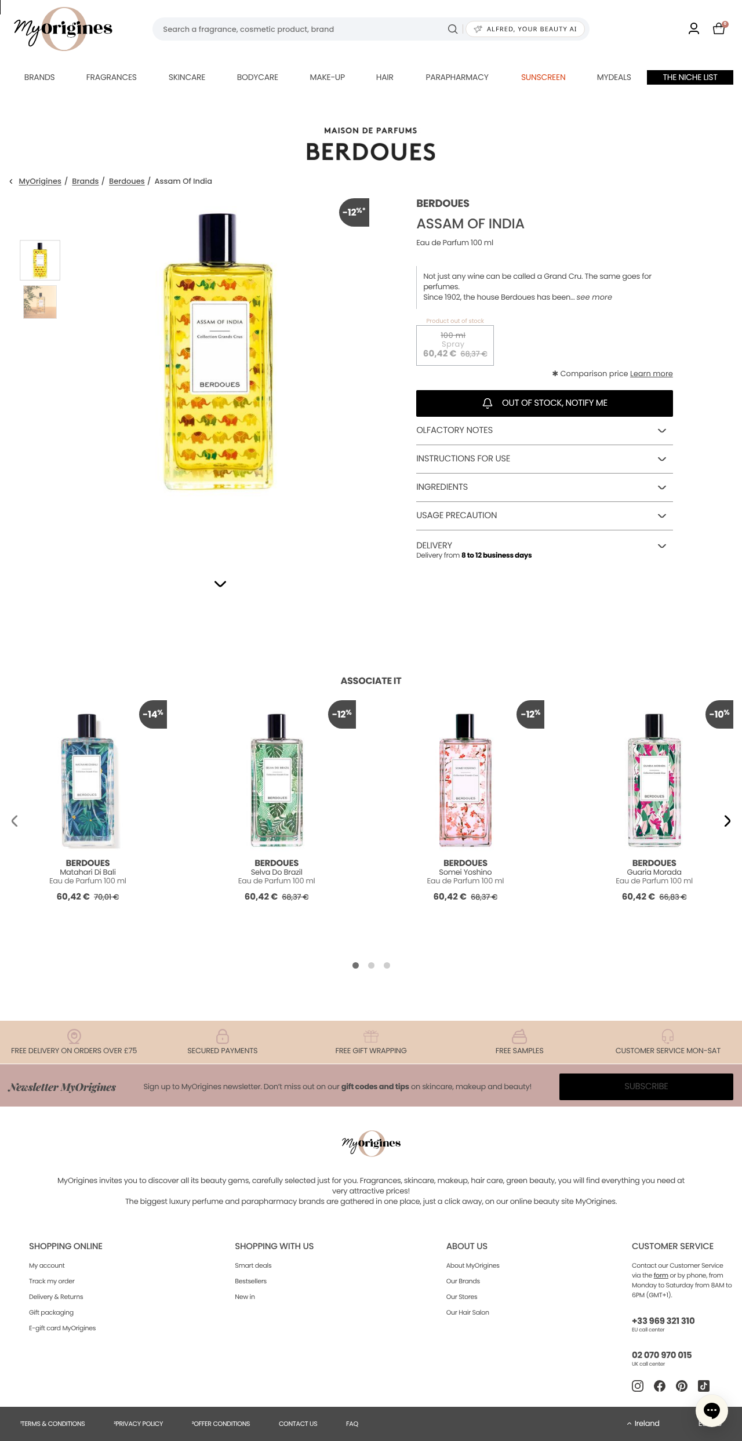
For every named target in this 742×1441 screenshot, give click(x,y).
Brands (39, 77)
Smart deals (253, 1265)
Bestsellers (251, 1281)
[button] (220, 584)
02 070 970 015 (662, 1355)
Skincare (187, 77)
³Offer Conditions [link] (221, 1423)
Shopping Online (66, 1246)
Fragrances (111, 77)
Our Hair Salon (467, 1312)
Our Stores (462, 1296)
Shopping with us (274, 1246)
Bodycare (257, 77)
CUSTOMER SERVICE (673, 1246)
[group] (218, 372)
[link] (694, 29)
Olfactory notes (454, 430)
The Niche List (690, 77)
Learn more (651, 373)
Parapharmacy (456, 77)
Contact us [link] (298, 1423)
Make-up (327, 77)
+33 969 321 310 (663, 1321)
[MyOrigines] (63, 29)
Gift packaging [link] (51, 1312)
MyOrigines (40, 181)
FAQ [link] (352, 1423)
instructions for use (463, 459)
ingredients (442, 487)
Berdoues (127, 181)
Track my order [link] (52, 1281)
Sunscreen (543, 77)
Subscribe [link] (646, 1086)
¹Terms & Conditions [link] (52, 1423)
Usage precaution (456, 516)
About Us (467, 1246)
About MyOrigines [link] (473, 1265)
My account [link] (47, 1265)
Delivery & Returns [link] (56, 1296)
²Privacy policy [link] (138, 1423)
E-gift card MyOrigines (62, 1328)
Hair (385, 77)
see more (594, 297)
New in (244, 1296)
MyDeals (614, 77)
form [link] (661, 1275)
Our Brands (463, 1281)
